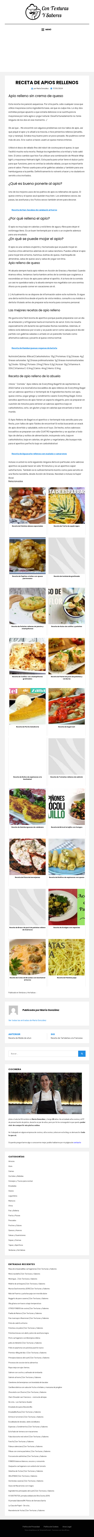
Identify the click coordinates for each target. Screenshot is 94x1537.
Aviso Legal (67, 1527)
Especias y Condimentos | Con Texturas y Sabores (28, 1427)
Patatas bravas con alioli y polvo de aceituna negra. (28, 1333)
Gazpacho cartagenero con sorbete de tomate (27, 1466)
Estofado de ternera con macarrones (23, 1432)
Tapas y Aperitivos (15, 1245)
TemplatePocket (45, 1530)
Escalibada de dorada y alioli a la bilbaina (24, 1422)
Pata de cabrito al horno (17, 1323)
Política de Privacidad (31, 1527)
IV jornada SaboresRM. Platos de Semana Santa (27, 1501)
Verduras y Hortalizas (27, 993)
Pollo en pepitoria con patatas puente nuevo (26, 1348)
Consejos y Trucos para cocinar (20, 1181)
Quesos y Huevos (15, 1230)
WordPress (65, 1530)
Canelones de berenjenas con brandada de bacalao (28, 1382)
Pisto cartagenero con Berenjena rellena (24, 1338)
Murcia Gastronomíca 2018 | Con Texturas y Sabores (29, 1289)
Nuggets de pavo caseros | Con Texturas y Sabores (28, 1298)
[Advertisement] (47, 50)
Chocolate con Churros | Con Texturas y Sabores (27, 1392)
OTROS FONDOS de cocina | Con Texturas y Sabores (28, 1308)
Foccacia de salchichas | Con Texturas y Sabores (27, 1456)
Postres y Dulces (15, 1225)
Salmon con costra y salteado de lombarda (25, 1372)
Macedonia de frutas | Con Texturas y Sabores (26, 1511)
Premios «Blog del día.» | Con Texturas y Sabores (27, 1353)
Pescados (12, 1220)
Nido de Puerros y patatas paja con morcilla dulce (27, 1294)
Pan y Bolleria (13, 1211)
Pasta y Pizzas (14, 1216)
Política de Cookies (51, 1527)
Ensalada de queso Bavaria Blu (20, 1407)
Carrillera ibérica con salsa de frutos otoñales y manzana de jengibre (35, 1387)
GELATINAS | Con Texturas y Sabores (22, 1476)
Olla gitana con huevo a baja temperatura (24, 1304)
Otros (10, 1206)
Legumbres (12, 1196)
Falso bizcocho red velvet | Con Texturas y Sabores (28, 1437)
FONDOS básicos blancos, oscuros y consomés (26, 1461)
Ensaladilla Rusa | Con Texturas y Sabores (24, 1412)
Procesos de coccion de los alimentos (23, 1363)
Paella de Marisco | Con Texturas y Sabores (25, 1313)
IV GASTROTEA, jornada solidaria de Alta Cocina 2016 (29, 1496)
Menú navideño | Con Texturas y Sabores (24, 1274)
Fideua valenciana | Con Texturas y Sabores (25, 1446)
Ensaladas (12, 1186)
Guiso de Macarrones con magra (21, 1486)
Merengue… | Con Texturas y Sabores (22, 1279)
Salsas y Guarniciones (17, 1235)
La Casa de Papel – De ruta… (19, 1506)
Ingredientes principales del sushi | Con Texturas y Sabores (31, 1491)
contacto (77, 1143)
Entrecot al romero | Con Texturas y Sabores (25, 1417)
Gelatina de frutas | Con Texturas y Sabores (25, 1471)
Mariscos (11, 1201)
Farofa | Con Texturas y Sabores (21, 1442)
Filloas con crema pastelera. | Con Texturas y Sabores (29, 1451)
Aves (10, 1166)
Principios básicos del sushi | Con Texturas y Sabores (28, 1358)
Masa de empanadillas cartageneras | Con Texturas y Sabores (32, 1269)
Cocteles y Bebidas (16, 1176)
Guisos (11, 1191)
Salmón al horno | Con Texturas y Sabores (24, 1377)
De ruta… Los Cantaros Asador (20, 1402)
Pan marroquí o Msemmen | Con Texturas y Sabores (28, 1318)
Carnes (11, 1171)
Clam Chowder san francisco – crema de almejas (27, 1397)
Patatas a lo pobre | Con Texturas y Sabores (25, 1328)
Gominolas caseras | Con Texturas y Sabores (25, 1481)
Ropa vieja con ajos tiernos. (19, 1368)
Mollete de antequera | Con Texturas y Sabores (26, 1284)
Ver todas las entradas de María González (27, 1020)
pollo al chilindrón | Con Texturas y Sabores (25, 1343)
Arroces (11, 1161)
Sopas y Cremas (14, 1240)
